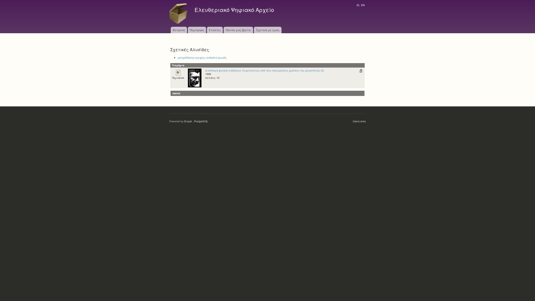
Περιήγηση (197, 30)
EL (358, 5)
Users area (359, 121)
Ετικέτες (215, 30)
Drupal (188, 121)
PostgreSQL (201, 121)
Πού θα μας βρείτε (238, 30)
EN (363, 5)
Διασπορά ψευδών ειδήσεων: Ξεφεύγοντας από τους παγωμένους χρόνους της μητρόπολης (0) (264, 70)
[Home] (179, 13)
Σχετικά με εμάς (267, 30)
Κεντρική (179, 30)
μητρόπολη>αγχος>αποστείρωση (202, 57)
